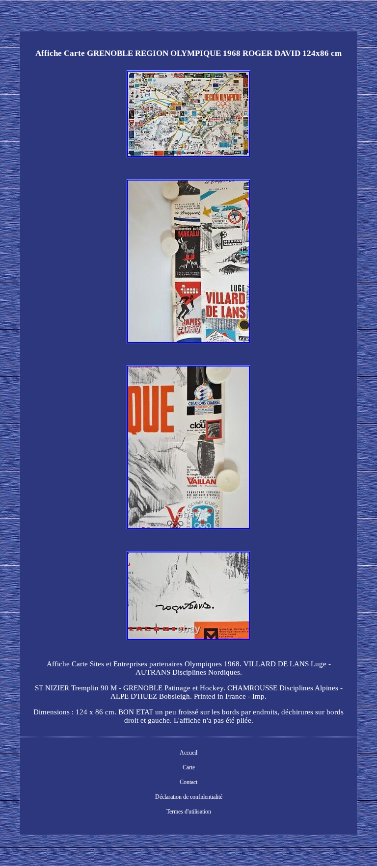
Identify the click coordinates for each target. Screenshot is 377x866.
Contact (188, 782)
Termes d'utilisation (188, 811)
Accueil (188, 752)
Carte (189, 767)
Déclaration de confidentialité (188, 796)
